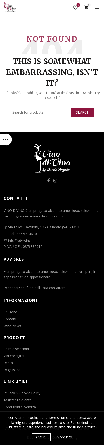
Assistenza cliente (17, 400)
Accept (41, 437)
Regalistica (12, 370)
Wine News (12, 326)
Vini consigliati (14, 356)
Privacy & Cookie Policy (22, 393)
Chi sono (10, 312)
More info (64, 437)
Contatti (10, 319)
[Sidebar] (6, 139)
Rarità (8, 363)
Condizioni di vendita (20, 407)
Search (82, 112)
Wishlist (78, 5)
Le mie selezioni (16, 349)
